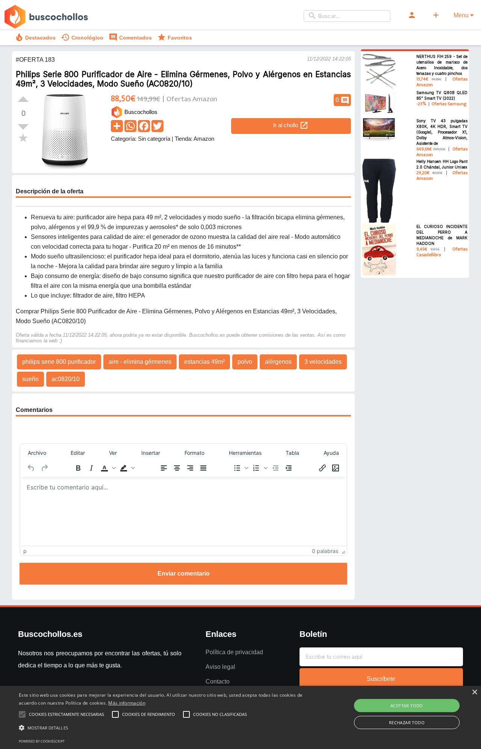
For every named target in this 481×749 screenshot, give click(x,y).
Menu (462, 15)
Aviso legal (220, 667)
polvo (244, 362)
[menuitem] (37, 452)
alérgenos (278, 362)
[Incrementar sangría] (288, 468)
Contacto (218, 681)
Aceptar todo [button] (406, 705)
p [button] (25, 551)
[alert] (240, 717)
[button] (107, 468)
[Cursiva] (91, 468)
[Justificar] (203, 468)
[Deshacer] (31, 468)
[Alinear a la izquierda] (163, 468)
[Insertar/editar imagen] (335, 468)
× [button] (474, 692)
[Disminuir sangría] (275, 468)
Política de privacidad (234, 652)
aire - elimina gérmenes (140, 362)
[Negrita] (78, 468)
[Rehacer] (44, 468)
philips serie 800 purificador (59, 362)
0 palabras (325, 551)
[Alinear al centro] (177, 468)
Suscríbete (381, 679)
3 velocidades (323, 362)
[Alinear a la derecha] (190, 468)
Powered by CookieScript (42, 741)
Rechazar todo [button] (407, 722)
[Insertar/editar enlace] (322, 468)
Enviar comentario (183, 573)
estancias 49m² (204, 362)
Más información (126, 703)
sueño (30, 379)
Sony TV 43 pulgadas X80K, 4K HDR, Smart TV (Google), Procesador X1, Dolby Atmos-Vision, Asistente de (441, 132)
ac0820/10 (65, 379)
